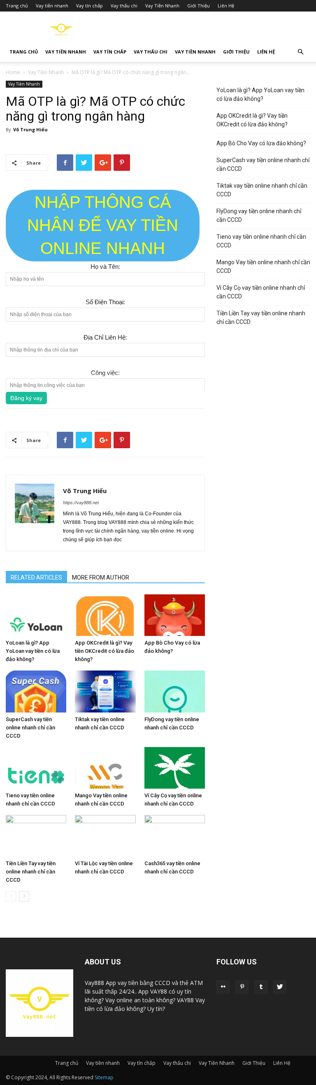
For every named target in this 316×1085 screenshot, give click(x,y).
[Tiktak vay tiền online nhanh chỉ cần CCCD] (105, 691)
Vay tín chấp (89, 5)
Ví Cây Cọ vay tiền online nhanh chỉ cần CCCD (260, 292)
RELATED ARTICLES (36, 577)
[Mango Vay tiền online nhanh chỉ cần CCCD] (105, 768)
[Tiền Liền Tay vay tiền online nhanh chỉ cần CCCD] (36, 836)
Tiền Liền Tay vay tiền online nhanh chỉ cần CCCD (31, 871)
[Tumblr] (260, 987)
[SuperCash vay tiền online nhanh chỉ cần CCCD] (36, 691)
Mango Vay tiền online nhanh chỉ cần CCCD (263, 266)
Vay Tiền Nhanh (162, 5)
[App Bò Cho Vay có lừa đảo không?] (174, 615)
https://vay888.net (81, 502)
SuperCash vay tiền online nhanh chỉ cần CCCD (30, 727)
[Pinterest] (242, 987)
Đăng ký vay (26, 398)
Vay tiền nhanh (52, 5)
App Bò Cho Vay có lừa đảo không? (261, 143)
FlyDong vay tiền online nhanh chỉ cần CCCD (258, 215)
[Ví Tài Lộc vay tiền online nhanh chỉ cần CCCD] (105, 836)
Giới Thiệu (198, 5)
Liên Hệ (226, 5)
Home (13, 72)
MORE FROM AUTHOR (100, 577)
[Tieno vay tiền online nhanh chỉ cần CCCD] (36, 768)
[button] (300, 52)
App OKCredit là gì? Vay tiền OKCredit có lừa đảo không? (104, 651)
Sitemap (104, 1077)
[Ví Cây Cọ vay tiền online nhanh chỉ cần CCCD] (174, 768)
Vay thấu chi (124, 5)
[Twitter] (279, 987)
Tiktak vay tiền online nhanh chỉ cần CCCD (261, 190)
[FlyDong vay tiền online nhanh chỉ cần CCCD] (174, 691)
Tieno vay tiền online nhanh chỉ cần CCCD (261, 241)
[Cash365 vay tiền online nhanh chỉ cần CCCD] (174, 836)
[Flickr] (223, 987)
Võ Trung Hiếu (30, 129)
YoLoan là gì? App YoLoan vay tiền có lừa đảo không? (33, 651)
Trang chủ (17, 5)
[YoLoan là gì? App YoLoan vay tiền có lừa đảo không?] (36, 615)
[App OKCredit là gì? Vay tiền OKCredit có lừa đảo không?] (105, 615)
